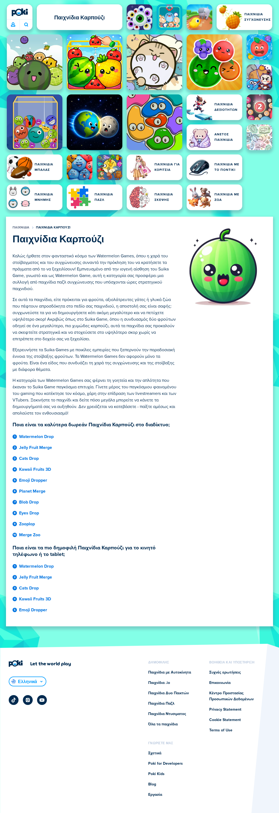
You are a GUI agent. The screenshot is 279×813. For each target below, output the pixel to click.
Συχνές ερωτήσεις (225, 672)
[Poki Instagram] (28, 700)
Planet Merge (32, 491)
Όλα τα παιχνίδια (163, 724)
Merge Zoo (29, 535)
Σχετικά (154, 753)
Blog (152, 784)
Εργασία (155, 795)
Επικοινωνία (220, 683)
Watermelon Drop (36, 436)
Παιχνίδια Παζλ (161, 703)
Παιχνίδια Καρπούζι (53, 227)
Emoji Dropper (33, 480)
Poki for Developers (165, 764)
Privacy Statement (225, 709)
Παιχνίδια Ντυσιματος (167, 714)
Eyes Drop (29, 513)
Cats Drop (29, 458)
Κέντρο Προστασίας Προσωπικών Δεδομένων (231, 696)
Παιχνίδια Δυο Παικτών (168, 693)
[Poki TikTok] (14, 700)
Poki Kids (156, 774)
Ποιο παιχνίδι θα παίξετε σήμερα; (26, 25)
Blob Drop (29, 502)
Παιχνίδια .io (159, 683)
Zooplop (27, 524)
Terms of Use (220, 730)
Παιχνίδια (21, 227)
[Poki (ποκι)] (19, 12)
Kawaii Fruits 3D (35, 469)
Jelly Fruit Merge (35, 447)
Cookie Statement (225, 720)
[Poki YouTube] (42, 700)
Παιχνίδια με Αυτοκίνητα (169, 672)
